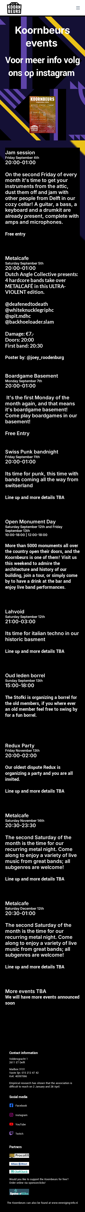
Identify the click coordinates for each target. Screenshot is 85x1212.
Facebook (21, 1106)
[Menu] (78, 8)
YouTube (20, 1124)
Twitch (19, 1134)
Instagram (21, 1115)
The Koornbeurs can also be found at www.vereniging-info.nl (42, 1203)
